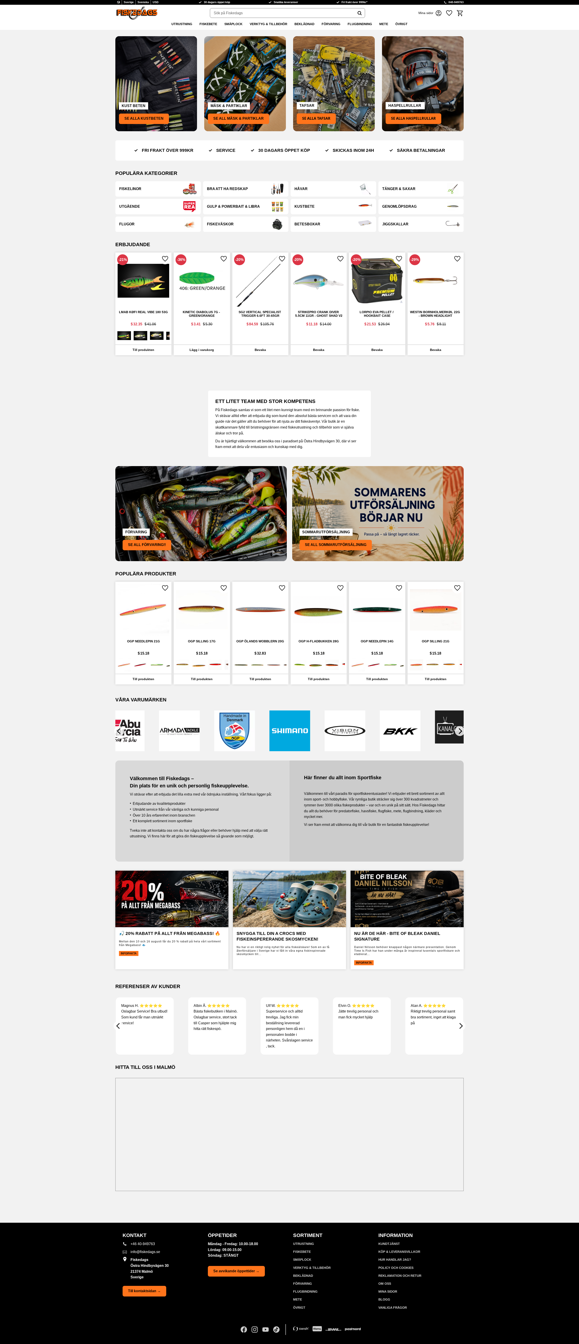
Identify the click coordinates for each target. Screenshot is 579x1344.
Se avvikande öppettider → (236, 1271)
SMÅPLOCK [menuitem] (233, 24)
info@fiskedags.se (145, 1252)
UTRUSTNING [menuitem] (181, 24)
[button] (449, 13)
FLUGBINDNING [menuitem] (360, 24)
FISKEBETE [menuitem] (208, 24)
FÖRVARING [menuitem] (331, 24)
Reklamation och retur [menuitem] (399, 1275)
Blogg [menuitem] (384, 1299)
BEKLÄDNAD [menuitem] (304, 24)
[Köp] (202, 350)
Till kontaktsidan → (144, 1291)
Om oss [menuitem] (384, 1283)
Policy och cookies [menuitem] (395, 1268)
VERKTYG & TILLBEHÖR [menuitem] (268, 24)
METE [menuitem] (383, 24)
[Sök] (359, 13)
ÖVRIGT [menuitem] (401, 24)
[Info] (143, 350)
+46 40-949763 (143, 1244)
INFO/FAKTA (129, 953)
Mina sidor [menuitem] (387, 1291)
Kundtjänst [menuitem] (389, 1244)
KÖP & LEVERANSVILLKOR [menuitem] (399, 1251)
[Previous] (119, 731)
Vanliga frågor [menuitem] (392, 1307)
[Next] (460, 731)
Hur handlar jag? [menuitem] (394, 1259)
